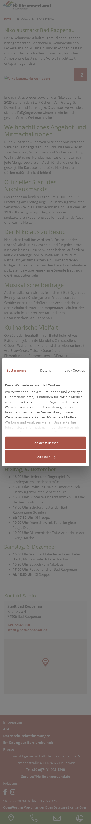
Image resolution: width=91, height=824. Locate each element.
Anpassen (43, 457)
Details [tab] (45, 370)
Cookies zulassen (45, 443)
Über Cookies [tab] (74, 370)
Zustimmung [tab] (16, 370)
